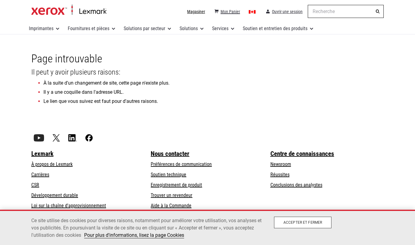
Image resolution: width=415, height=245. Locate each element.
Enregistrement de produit (176, 185)
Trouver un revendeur (171, 195)
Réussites (280, 174)
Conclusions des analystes (296, 185)
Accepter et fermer (302, 222)
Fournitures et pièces (88, 28)
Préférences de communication (181, 164)
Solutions (189, 28)
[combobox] (346, 11)
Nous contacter (170, 153)
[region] (207, 227)
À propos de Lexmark (52, 164)
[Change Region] (252, 11)
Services (220, 28)
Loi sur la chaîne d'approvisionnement (68, 205)
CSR (35, 185)
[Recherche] (378, 11)
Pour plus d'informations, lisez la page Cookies (134, 235)
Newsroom (280, 164)
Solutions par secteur (144, 28)
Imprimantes (41, 28)
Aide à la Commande (171, 205)
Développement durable (54, 195)
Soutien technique (168, 174)
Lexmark (42, 153)
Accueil (68, 10)
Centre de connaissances (302, 153)
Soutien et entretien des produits (275, 28)
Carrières (40, 174)
